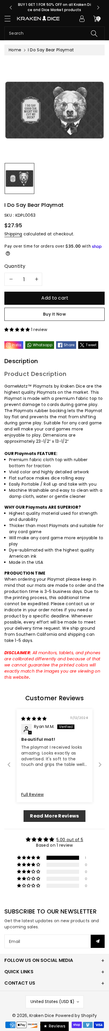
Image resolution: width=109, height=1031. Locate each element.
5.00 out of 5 (69, 840)
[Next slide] (98, 7)
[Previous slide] (10, 7)
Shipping (13, 234)
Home (15, 50)
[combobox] (54, 33)
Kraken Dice (41, 1015)
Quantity (15, 266)
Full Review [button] (32, 794)
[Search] (94, 33)
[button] (10, 18)
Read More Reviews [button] (54, 816)
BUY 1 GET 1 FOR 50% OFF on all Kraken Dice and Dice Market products (54, 7)
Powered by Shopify (76, 1015)
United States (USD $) (52, 1001)
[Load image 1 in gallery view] (19, 178)
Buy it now (54, 314)
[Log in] (82, 18)
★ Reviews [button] (54, 1026)
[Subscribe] (98, 941)
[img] (34, 719)
